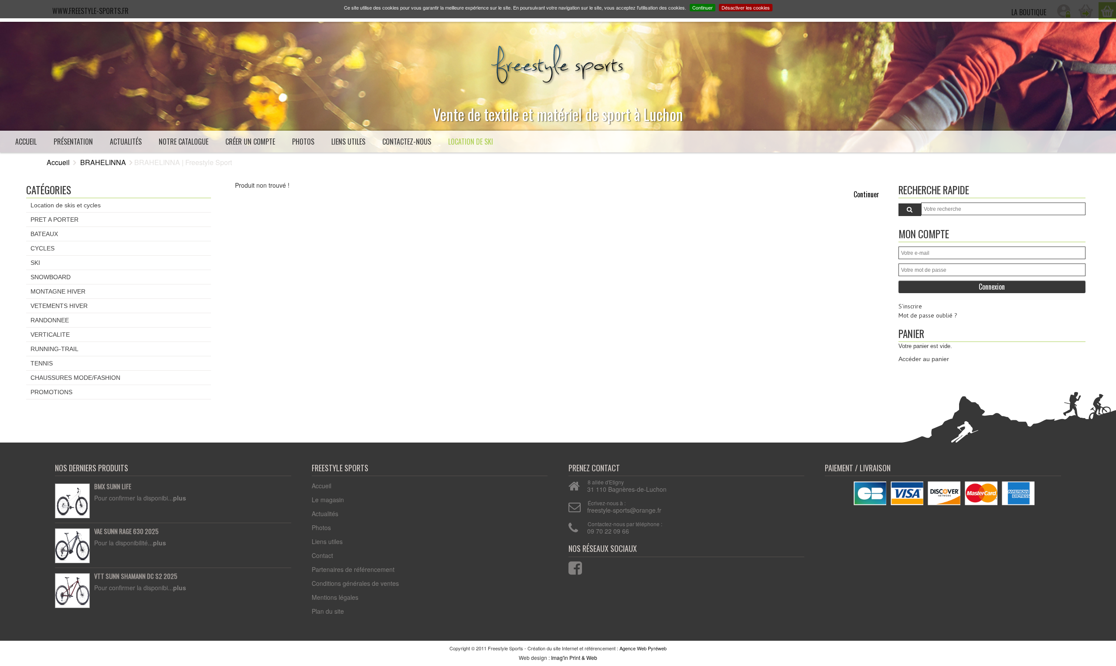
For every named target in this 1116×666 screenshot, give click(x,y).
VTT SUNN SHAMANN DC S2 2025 (135, 576)
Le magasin (328, 499)
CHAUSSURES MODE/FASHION (75, 377)
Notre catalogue (183, 141)
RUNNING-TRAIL (54, 348)
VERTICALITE (50, 334)
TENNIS (42, 363)
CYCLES (42, 248)
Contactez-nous (406, 141)
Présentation (73, 141)
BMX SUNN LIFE (112, 486)
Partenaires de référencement (353, 569)
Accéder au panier (923, 358)
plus (179, 498)
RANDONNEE (50, 320)
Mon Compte (923, 233)
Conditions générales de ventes (355, 583)
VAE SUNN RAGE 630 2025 (126, 531)
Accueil (26, 141)
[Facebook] (569, 566)
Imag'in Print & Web (574, 657)
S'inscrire (910, 306)
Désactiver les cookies (745, 7)
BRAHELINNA (103, 162)
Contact (322, 555)
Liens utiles (348, 141)
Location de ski (470, 141)
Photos (303, 141)
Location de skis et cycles (66, 205)
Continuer (702, 7)
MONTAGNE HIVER (58, 291)
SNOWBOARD (51, 277)
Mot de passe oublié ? (927, 315)
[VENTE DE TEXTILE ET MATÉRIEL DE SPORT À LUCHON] (558, 62)
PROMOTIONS (51, 392)
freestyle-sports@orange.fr (624, 510)
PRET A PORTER (54, 219)
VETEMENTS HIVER (59, 305)
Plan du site (328, 611)
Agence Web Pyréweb (643, 648)
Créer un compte (250, 141)
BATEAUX (44, 233)
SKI (35, 262)
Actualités (126, 141)
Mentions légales (335, 597)
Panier (911, 333)
